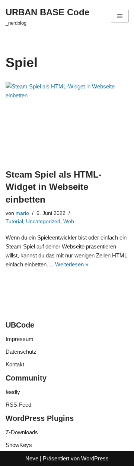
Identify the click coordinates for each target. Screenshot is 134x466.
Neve (31, 458)
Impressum (20, 339)
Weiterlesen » (71, 264)
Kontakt (15, 364)
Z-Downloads (22, 432)
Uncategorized (43, 221)
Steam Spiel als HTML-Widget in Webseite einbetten (54, 186)
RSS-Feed (18, 404)
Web (68, 221)
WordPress (95, 458)
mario (22, 213)
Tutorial (14, 221)
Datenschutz (21, 351)
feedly (13, 392)
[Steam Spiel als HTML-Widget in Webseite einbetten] (67, 121)
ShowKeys (19, 445)
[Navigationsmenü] (119, 16)
